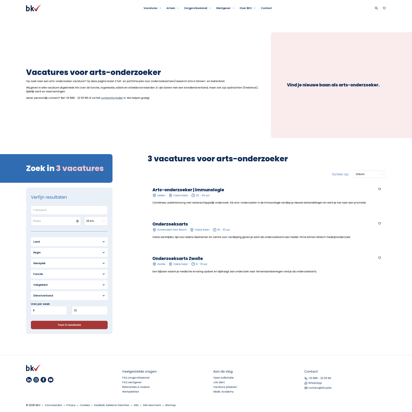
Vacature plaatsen (225, 387)
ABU (136, 405)
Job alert (219, 382)
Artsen (170, 8)
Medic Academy (223, 391)
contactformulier (112, 98)
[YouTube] (50, 380)
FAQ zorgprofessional (135, 378)
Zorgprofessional (195, 8)
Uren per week (40, 304)
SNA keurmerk (152, 405)
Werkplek (39, 263)
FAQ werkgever (132, 382)
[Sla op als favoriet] (379, 189)
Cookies (85, 405)
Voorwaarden (53, 405)
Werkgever (223, 8)
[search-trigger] (376, 8)
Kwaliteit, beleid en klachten (111, 405)
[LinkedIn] (29, 380)
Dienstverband (43, 295)
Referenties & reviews (136, 387)
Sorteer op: (340, 174)
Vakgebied (40, 285)
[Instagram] (36, 380)
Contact (266, 8)
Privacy (71, 405)
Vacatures (150, 8)
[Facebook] (43, 380)
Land (36, 242)
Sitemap (170, 405)
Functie (38, 274)
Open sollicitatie (223, 378)
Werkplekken (130, 391)
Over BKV (246, 8)
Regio (37, 252)
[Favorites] (384, 8)
